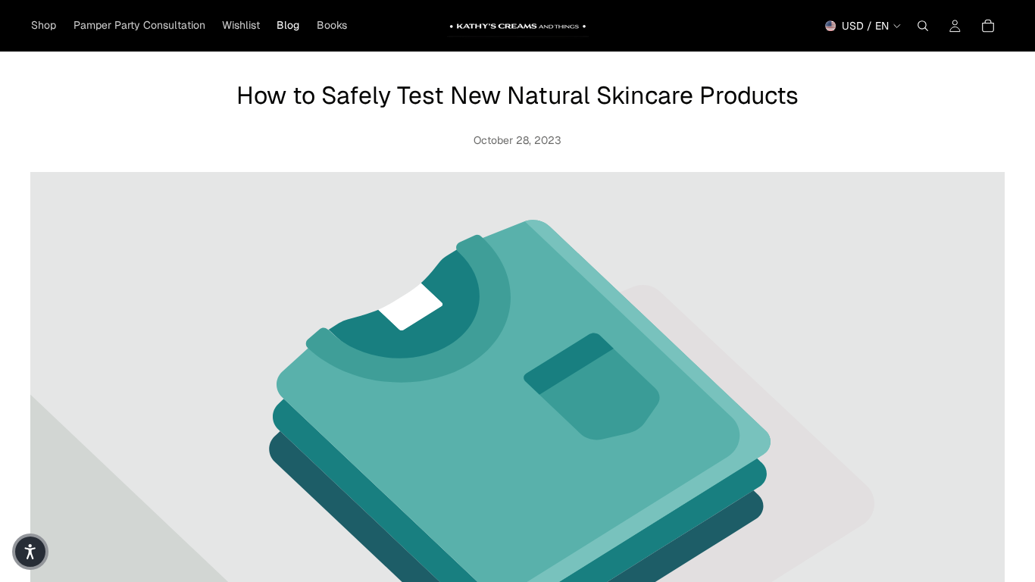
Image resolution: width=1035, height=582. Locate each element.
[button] (30, 552)
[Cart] (988, 25)
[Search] (923, 25)
